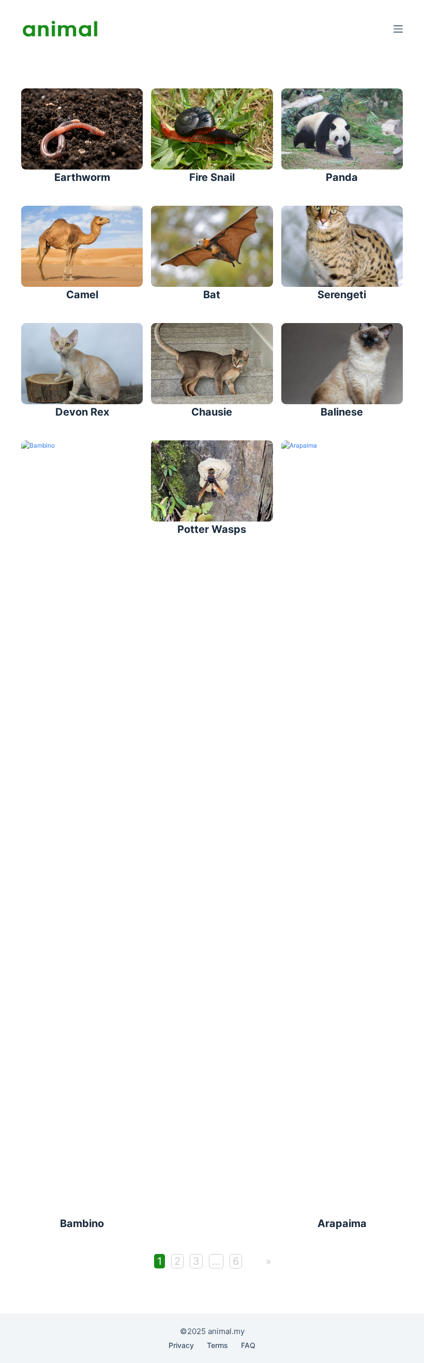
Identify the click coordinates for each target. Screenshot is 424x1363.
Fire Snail (212, 177)
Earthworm (82, 177)
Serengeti (341, 294)
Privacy (181, 1345)
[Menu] (398, 29)
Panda (342, 177)
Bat (211, 294)
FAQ (248, 1345)
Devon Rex (82, 412)
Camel (82, 294)
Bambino (82, 1223)
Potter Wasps (211, 529)
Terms (217, 1345)
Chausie (211, 412)
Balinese (342, 412)
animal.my (226, 1331)
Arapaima (342, 1223)
